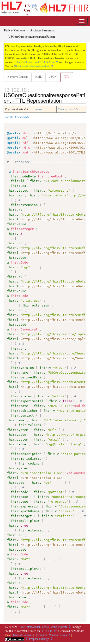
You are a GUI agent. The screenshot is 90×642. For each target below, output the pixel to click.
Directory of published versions (32, 66)
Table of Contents (23, 635)
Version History (58, 635)
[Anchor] (64, 100)
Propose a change (39, 639)
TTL (66, 76)
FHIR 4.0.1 (47, 631)
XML (38, 76)
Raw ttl (8, 117)
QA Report (41, 635)
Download (20, 117)
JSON (53, 76)
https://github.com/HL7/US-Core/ (36, 62)
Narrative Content (17, 76)
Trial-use (37, 109)
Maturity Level (66, 109)
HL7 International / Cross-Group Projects (43, 627)
